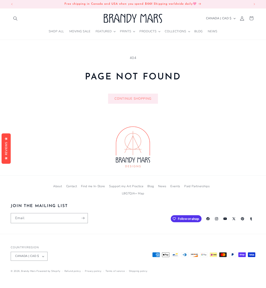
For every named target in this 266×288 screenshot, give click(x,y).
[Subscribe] (83, 218)
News (162, 186)
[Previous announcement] (12, 4)
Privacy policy (93, 271)
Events (175, 186)
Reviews (6, 148)
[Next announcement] (254, 4)
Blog (150, 186)
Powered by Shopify (48, 271)
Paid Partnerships (197, 186)
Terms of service (115, 271)
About (57, 186)
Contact (71, 186)
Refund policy (72, 271)
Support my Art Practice (126, 186)
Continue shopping (133, 98)
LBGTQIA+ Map (133, 193)
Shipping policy (138, 271)
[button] (15, 18)
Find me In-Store (93, 186)
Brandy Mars (28, 271)
